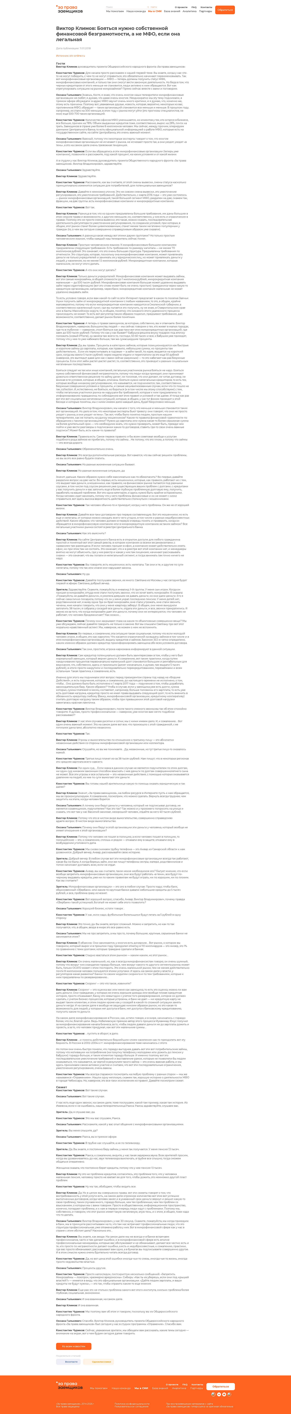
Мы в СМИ (155, 11)
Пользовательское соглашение (131, 1406)
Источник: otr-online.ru (70, 55)
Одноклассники (101, 1361)
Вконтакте (71, 1361)
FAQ (194, 7)
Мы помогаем (115, 11)
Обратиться (225, 9)
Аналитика (190, 11)
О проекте (181, 7)
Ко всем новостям (73, 1346)
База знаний (172, 11)
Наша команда (136, 11)
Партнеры (205, 11)
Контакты (206, 7)
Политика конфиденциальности (131, 1403)
